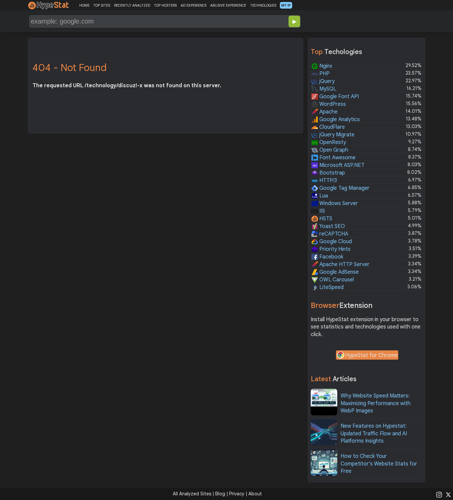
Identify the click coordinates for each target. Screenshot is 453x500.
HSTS (325, 218)
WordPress (332, 104)
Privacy (236, 494)
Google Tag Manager (343, 188)
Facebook (330, 256)
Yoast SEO (331, 226)
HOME (84, 5)
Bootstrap (331, 173)
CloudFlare (331, 127)
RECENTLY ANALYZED (132, 5)
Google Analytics (339, 119)
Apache (328, 111)
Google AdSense (338, 272)
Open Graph (333, 150)
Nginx (325, 66)
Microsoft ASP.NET (341, 165)
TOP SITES (101, 5)
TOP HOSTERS (165, 5)
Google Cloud (335, 241)
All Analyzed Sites (192, 494)
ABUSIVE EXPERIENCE (228, 5)
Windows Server (338, 203)
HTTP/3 (327, 180)
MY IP (286, 5)
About (255, 494)
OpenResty (332, 142)
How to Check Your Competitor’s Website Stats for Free (379, 463)
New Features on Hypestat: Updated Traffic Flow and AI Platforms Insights (374, 433)
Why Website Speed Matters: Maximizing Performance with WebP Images (376, 403)
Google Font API (338, 96)
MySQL (327, 89)
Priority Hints (334, 249)
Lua (323, 195)
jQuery (326, 81)
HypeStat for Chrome (371, 355)
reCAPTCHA (333, 234)
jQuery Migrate (336, 134)
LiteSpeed (331, 287)
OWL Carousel (336, 279)
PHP (324, 73)
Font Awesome (337, 157)
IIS (321, 211)
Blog (220, 494)
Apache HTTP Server (343, 264)
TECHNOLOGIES (263, 5)
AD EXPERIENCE (194, 5)
